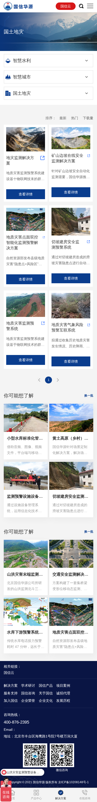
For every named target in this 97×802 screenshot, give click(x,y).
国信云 (65, 6)
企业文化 (46, 701)
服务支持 (11, 693)
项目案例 (63, 685)
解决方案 (11, 685)
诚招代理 (63, 693)
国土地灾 (22, 93)
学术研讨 (28, 685)
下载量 (88, 118)
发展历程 (63, 701)
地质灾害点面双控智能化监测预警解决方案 (22, 242)
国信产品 (46, 685)
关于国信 (46, 693)
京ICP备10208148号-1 (73, 782)
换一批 (88, 395)
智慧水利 (22, 60)
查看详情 (26, 194)
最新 (62, 118)
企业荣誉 (28, 701)
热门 (74, 118)
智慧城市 (22, 76)
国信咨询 (28, 693)
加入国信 (11, 701)
